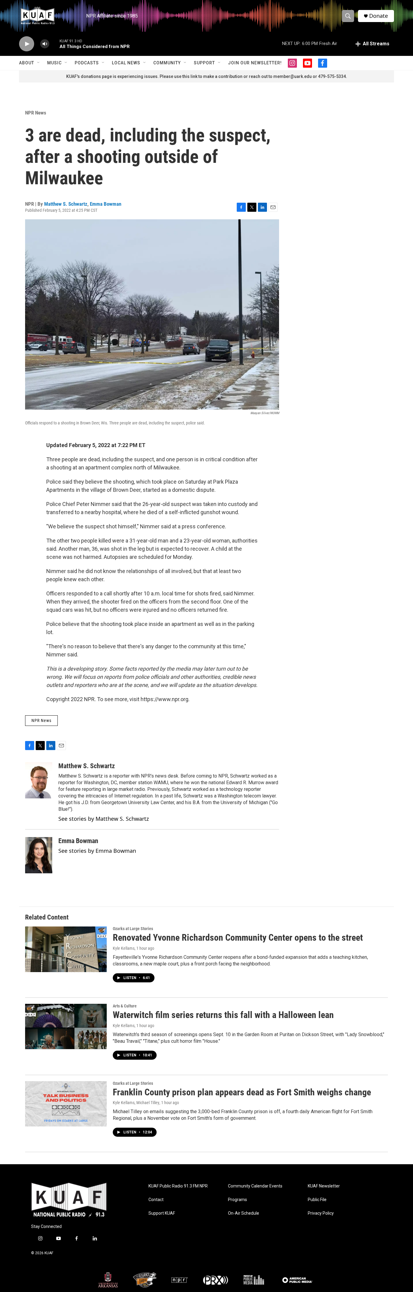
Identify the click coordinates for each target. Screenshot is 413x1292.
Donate (378, 16)
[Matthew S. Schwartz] (38, 780)
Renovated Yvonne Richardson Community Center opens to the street (238, 937)
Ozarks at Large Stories (133, 928)
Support (204, 62)
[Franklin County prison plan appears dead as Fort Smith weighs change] (66, 1103)
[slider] (54, 43)
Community (167, 62)
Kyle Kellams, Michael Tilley (136, 1102)
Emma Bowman (105, 204)
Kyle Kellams (124, 948)
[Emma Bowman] (38, 855)
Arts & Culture (125, 1006)
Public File (317, 1199)
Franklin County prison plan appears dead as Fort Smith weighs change (242, 1092)
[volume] (45, 44)
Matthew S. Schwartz (65, 204)
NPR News (35, 113)
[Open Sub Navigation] (38, 62)
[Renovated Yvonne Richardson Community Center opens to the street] (66, 949)
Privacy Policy (321, 1213)
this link (189, 76)
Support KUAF (161, 1213)
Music (54, 62)
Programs (237, 1199)
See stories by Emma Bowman (97, 850)
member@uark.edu (292, 76)
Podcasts (87, 62)
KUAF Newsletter (324, 1186)
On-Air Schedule (243, 1213)
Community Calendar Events (255, 1186)
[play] (26, 43)
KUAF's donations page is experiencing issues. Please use (124, 76)
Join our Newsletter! (255, 62)
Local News (126, 62)
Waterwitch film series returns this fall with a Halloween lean (223, 1015)
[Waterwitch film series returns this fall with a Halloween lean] (66, 1026)
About (26, 62)
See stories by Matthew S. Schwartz (103, 818)
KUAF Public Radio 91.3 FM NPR (178, 1186)
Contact (156, 1199)
